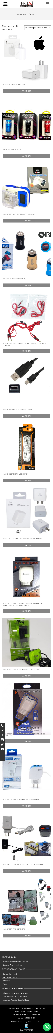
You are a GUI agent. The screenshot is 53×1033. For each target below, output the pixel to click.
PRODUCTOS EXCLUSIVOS (23, 1011)
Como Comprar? (10, 974)
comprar (26, 91)
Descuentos (8, 981)
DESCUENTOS (40, 1008)
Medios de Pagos (10, 977)
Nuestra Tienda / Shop (12, 965)
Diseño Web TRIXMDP (26, 1030)
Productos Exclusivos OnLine (15, 962)
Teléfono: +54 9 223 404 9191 (15, 996)
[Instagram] (2, 739)
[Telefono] (2, 730)
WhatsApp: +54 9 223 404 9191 (15, 993)
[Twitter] (2, 744)
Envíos (5, 984)
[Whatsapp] (2, 725)
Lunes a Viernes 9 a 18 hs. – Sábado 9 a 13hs (26, 1015)
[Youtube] (2, 749)
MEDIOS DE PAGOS (28, 1008)
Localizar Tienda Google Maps (16, 1000)
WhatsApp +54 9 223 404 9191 (26, 1018)
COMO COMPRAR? (13, 1008)
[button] (47, 1027)
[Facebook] (2, 735)
